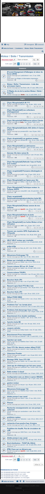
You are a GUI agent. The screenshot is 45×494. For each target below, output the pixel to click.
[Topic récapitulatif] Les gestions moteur (22, 138)
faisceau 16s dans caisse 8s (17, 153)
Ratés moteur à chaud (15, 372)
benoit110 (23, 242)
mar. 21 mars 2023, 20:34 (36, 306)
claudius (22, 317)
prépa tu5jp (11, 246)
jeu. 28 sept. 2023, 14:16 (33, 268)
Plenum (10, 403)
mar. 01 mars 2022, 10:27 (35, 147)
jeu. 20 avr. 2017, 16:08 (34, 209)
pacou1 (22, 104)
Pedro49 (23, 165)
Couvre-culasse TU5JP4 (16, 272)
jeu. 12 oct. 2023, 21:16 (33, 262)
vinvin (22, 398)
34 (34, 184)
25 (40, 124)
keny (22, 122)
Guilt (21, 323)
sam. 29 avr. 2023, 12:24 (31, 293)
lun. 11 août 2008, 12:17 (34, 94)
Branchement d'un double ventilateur (21, 316)
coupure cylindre (13, 328)
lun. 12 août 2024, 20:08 (35, 242)
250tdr (22, 262)
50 (40, 149)
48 (34, 149)
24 (37, 124)
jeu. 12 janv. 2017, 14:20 (32, 225)
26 (42, 124)
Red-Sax (23, 234)
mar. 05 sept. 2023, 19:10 (36, 274)
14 (42, 158)
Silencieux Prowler (14, 353)
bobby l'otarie (24, 330)
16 (40, 176)
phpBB (17, 485)
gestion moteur (13, 383)
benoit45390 (24, 113)
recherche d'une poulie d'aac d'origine (22, 423)
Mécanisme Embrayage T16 (17, 255)
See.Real (23, 87)
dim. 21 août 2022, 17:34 (34, 336)
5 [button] (29, 64)
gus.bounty (23, 287)
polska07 (23, 336)
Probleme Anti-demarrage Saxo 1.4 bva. (22, 310)
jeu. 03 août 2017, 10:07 (34, 200)
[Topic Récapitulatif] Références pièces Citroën (25, 120)
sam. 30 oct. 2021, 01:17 (35, 419)
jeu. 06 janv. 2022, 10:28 (33, 384)
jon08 (22, 174)
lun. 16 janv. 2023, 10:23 (32, 122)
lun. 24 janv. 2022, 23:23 (36, 373)
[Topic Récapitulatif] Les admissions (21, 146)
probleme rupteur (14, 417)
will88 (22, 225)
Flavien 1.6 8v (24, 299)
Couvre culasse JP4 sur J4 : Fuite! (20, 266)
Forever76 (23, 306)
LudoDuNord (24, 75)
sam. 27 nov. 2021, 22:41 (33, 398)
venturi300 (23, 191)
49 (37, 149)
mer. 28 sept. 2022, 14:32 (32, 323)
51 (42, 149)
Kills (21, 257)
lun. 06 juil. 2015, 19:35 (34, 234)
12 (37, 158)
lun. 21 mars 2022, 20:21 (33, 361)
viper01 (22, 209)
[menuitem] (6, 44)
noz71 (22, 425)
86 (37, 106)
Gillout (22, 268)
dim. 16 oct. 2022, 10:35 (34, 317)
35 (37, 184)
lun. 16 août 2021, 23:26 (33, 445)
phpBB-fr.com (26, 488)
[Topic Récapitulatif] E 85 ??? (18, 103)
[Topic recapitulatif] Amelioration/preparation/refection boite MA (24, 197)
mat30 (22, 361)
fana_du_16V (24, 248)
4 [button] (26, 64)
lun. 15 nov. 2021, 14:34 (33, 404)
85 (34, 106)
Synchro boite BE (14, 322)
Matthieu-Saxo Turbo (26, 341)
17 (42, 176)
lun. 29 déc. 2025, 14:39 (33, 104)
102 (36, 135)
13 (40, 158)
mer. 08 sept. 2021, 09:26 (33, 439)
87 (40, 106)
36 (34, 117)
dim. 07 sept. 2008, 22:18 (35, 87)
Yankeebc (23, 419)
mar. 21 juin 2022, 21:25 (33, 349)
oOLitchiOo (23, 378)
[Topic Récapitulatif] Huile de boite (20, 215)
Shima (22, 182)
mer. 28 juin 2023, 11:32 (36, 287)
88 (42, 106)
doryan (22, 384)
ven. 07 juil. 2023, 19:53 (31, 281)
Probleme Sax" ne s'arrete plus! (19, 305)
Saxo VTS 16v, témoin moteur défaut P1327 (23, 347)
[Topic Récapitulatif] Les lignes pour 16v (22, 180)
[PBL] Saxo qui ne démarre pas (19, 449)
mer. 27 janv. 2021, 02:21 (32, 174)
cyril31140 (23, 367)
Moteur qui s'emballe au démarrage (20, 260)
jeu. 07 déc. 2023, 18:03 (31, 257)
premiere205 (24, 131)
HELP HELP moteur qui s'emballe (20, 240)
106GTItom (23, 432)
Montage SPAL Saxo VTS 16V (18, 359)
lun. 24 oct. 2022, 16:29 (36, 140)
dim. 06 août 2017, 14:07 (35, 191)
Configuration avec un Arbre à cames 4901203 (24, 377)
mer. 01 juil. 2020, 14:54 (33, 182)
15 (37, 176)
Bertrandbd (23, 373)
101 (33, 135)
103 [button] (35, 64)
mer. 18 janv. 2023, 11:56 (35, 311)
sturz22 (22, 349)
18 (40, 202)
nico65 (22, 439)
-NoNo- (22, 94)
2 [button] (21, 64)
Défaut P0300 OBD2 (14, 297)
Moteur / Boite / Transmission (17, 56)
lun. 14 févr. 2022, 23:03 (35, 367)
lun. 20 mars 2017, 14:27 (34, 216)
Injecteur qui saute (14, 340)
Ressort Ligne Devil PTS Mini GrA (20, 286)
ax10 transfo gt (25, 154)
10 (42, 211)
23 (34, 124)
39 (42, 117)
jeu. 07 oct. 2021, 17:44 (33, 425)
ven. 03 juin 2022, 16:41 (35, 355)
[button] (15, 63)
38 (40, 117)
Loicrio (22, 404)
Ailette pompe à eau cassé (17, 397)
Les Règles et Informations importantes (26, 78)
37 (37, 117)
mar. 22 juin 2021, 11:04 (34, 451)
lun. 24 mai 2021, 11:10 (34, 165)
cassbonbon (24, 411)
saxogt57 (23, 147)
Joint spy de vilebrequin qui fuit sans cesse (24, 366)
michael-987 (24, 140)
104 (42, 135)
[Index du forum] (22, 21)
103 (39, 135)
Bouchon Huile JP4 (14, 280)
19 (42, 202)
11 (34, 158)
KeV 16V (23, 200)
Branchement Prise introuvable (19, 335)
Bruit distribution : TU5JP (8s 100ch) (21, 443)
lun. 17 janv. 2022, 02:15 (36, 378)
